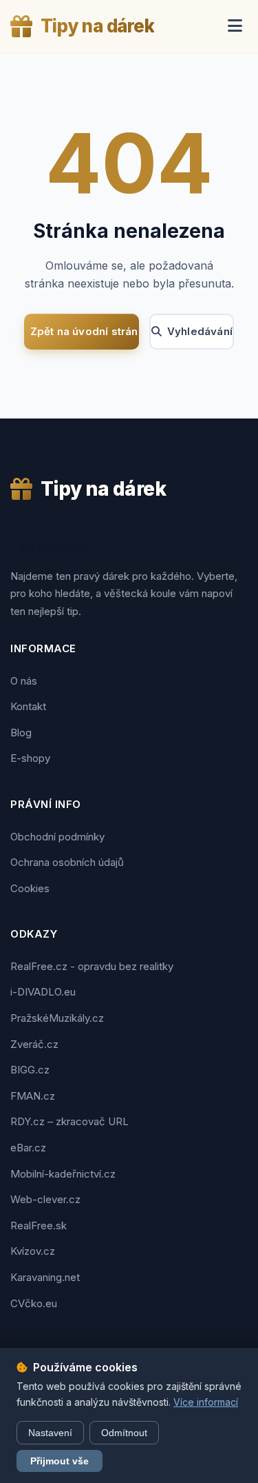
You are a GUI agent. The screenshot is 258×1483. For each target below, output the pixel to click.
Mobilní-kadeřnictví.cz (63, 1173)
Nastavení (50, 1432)
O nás (23, 680)
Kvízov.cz (32, 1251)
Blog (21, 732)
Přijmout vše (59, 1460)
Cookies (30, 888)
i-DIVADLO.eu (43, 991)
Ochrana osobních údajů (67, 862)
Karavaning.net (45, 1277)
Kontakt (28, 706)
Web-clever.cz (45, 1199)
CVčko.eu (33, 1303)
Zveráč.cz (34, 1044)
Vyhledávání (200, 331)
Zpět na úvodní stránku (84, 331)
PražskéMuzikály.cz (57, 1018)
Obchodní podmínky (57, 836)
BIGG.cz (30, 1069)
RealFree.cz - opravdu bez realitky (91, 966)
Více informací (205, 1402)
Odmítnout (124, 1432)
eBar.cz (28, 1147)
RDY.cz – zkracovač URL (69, 1121)
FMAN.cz (32, 1095)
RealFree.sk (38, 1225)
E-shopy (30, 758)
